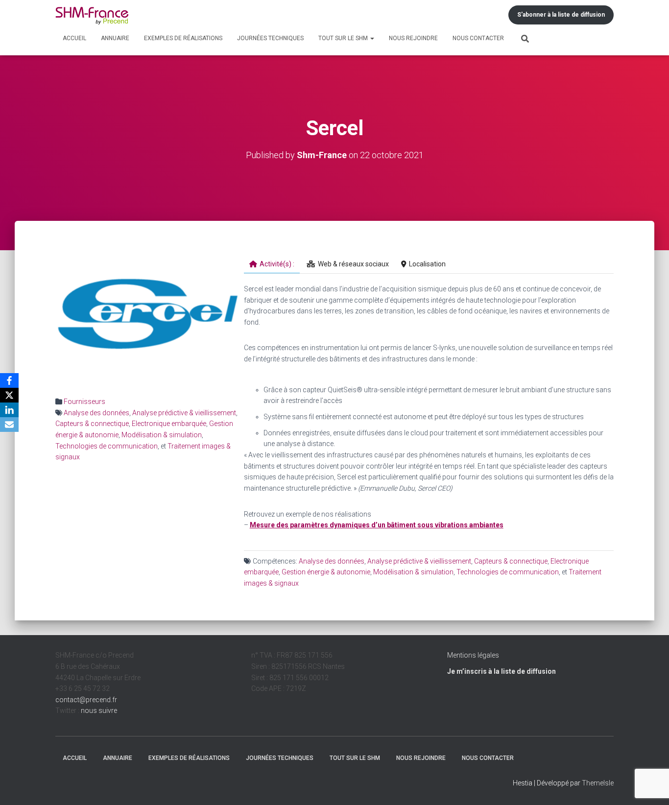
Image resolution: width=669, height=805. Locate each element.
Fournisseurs (84, 401)
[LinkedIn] (9, 409)
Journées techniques (270, 38)
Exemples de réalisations (183, 38)
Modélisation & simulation (161, 435)
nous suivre (99, 710)
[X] (9, 395)
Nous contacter (478, 38)
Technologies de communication (106, 446)
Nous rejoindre (413, 38)
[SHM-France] (92, 15)
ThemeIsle (598, 783)
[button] (371, 38)
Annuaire (115, 38)
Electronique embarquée (169, 423)
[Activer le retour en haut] (649, 785)
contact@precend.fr (86, 700)
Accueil (74, 38)
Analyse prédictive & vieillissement (184, 413)
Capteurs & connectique (92, 423)
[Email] (9, 424)
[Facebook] (9, 380)
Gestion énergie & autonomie (326, 572)
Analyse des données (96, 413)
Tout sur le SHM (343, 38)
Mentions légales (473, 655)
